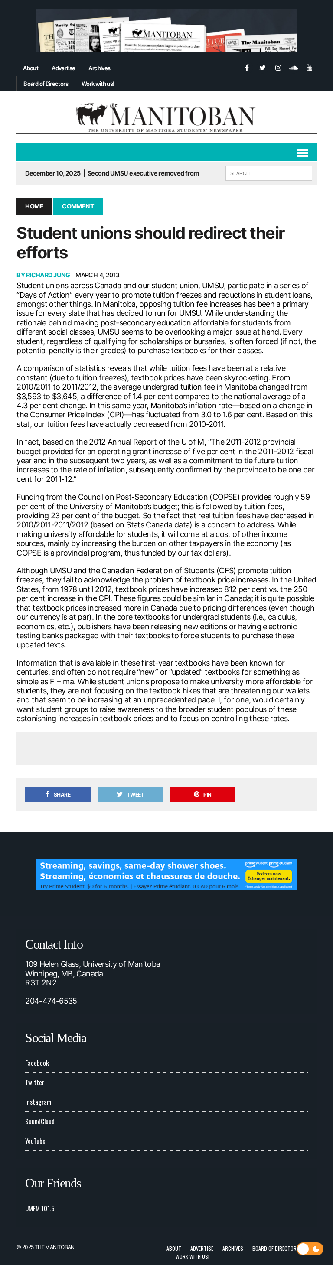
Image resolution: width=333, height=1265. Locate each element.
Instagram (38, 1101)
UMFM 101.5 (40, 1208)
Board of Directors (45, 83)
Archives (99, 68)
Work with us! (98, 83)
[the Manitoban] (166, 117)
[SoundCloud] (294, 67)
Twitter (34, 1082)
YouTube (35, 1140)
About (30, 68)
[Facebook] (247, 67)
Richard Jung (48, 275)
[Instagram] (278, 67)
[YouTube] (310, 67)
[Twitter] (263, 67)
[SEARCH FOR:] (268, 172)
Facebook (37, 1062)
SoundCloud (40, 1121)
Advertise (63, 68)
